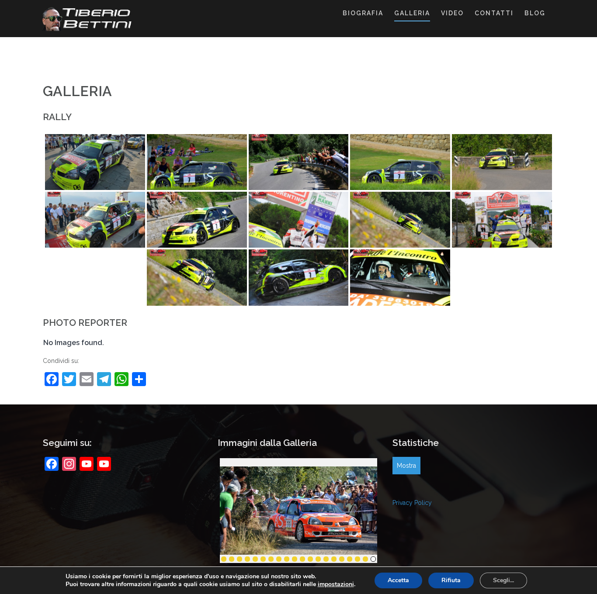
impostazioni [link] (336, 584)
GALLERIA (412, 13)
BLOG (534, 13)
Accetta (398, 580)
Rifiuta (451, 580)
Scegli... (503, 580)
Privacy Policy (412, 502)
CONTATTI (494, 13)
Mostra (406, 465)
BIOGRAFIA (363, 13)
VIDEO (452, 13)
